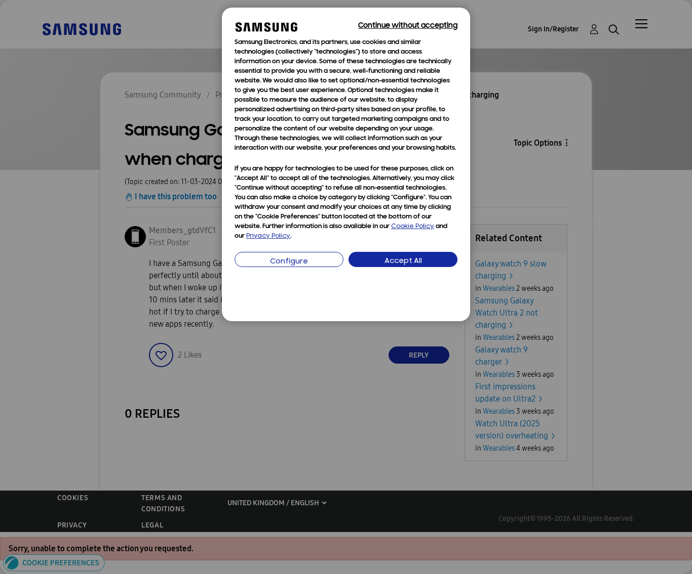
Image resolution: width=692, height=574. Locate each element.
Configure (289, 262)
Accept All (403, 261)
